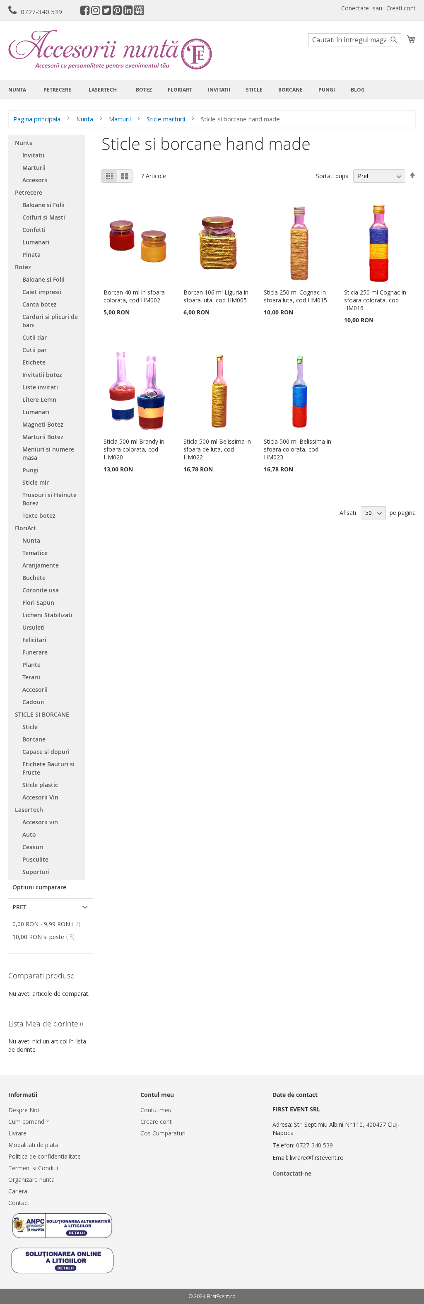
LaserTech (29, 810)
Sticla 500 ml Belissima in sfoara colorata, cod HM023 (297, 449)
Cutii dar (34, 337)
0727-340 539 (41, 11)
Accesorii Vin (40, 797)
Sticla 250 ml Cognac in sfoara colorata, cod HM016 (375, 300)
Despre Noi (23, 1110)
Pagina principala (37, 119)
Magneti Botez (42, 424)
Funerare (35, 652)
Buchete (34, 578)
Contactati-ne (291, 1173)
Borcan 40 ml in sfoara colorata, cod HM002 (134, 296)
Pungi (30, 470)
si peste (46, 937)
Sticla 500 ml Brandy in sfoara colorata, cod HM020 (134, 449)
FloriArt (25, 528)
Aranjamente (40, 565)
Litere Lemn (39, 399)
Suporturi (36, 872)
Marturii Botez (42, 437)
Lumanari (35, 242)
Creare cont (156, 1121)
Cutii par (34, 350)
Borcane (34, 739)
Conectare (355, 8)
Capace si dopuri (46, 752)
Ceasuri (32, 847)
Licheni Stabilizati (47, 615)
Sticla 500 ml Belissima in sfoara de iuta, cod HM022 (217, 449)
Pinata (31, 254)
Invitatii (33, 155)
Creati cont (401, 8)
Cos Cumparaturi (163, 1133)
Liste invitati (40, 387)
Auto (29, 834)
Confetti (34, 230)
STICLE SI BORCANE (42, 714)
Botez (23, 267)
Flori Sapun (38, 602)
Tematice (35, 553)
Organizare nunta (31, 1179)
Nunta (85, 119)
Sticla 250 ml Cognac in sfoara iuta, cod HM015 (295, 296)
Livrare (17, 1133)
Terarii (31, 677)
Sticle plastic (40, 785)
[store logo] (110, 50)
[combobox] (354, 39)
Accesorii (35, 180)
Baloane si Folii (43, 205)
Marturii (120, 119)
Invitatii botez (42, 375)
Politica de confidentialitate (44, 1156)
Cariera (17, 1191)
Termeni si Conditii (33, 1168)
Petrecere (28, 192)
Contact (18, 1203)
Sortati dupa (332, 176)
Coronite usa (40, 590)
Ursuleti (33, 627)
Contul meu (155, 1110)
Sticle (30, 727)
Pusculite (35, 859)
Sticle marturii (167, 119)
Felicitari (34, 640)
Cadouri (33, 702)
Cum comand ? (28, 1121)
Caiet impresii (41, 292)
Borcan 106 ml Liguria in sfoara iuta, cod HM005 (215, 296)
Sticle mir (35, 482)
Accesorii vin (40, 822)
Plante (31, 665)
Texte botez (38, 515)
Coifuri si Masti (43, 217)
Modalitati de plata (33, 1145)
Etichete (34, 362)
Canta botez (39, 304)
